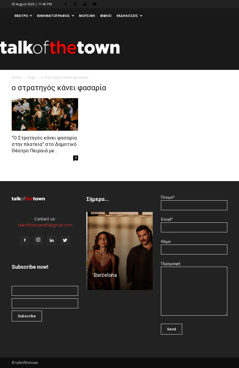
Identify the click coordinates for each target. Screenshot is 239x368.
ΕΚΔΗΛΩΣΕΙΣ (127, 15)
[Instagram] (75, 4)
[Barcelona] (119, 253)
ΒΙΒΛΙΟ (105, 15)
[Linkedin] (84, 4)
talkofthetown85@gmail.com (45, 225)
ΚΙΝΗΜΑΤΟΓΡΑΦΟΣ (53, 15)
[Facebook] (65, 4)
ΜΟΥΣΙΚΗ (87, 15)
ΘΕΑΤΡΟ (21, 15)
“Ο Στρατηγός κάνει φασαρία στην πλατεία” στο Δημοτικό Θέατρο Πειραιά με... (44, 144)
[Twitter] (94, 4)
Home (17, 77)
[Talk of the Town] (119, 47)
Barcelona (104, 275)
